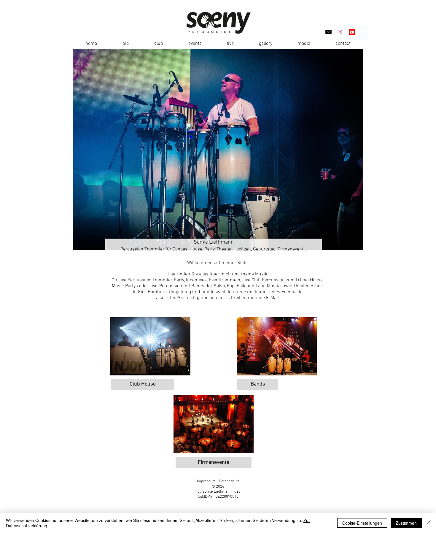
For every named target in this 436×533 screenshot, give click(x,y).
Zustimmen (406, 523)
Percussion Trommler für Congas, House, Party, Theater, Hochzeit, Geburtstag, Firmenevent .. (213, 249)
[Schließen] (428, 523)
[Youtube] (352, 32)
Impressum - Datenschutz (218, 481)
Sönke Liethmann (214, 242)
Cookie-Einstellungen (362, 523)
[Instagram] (340, 32)
